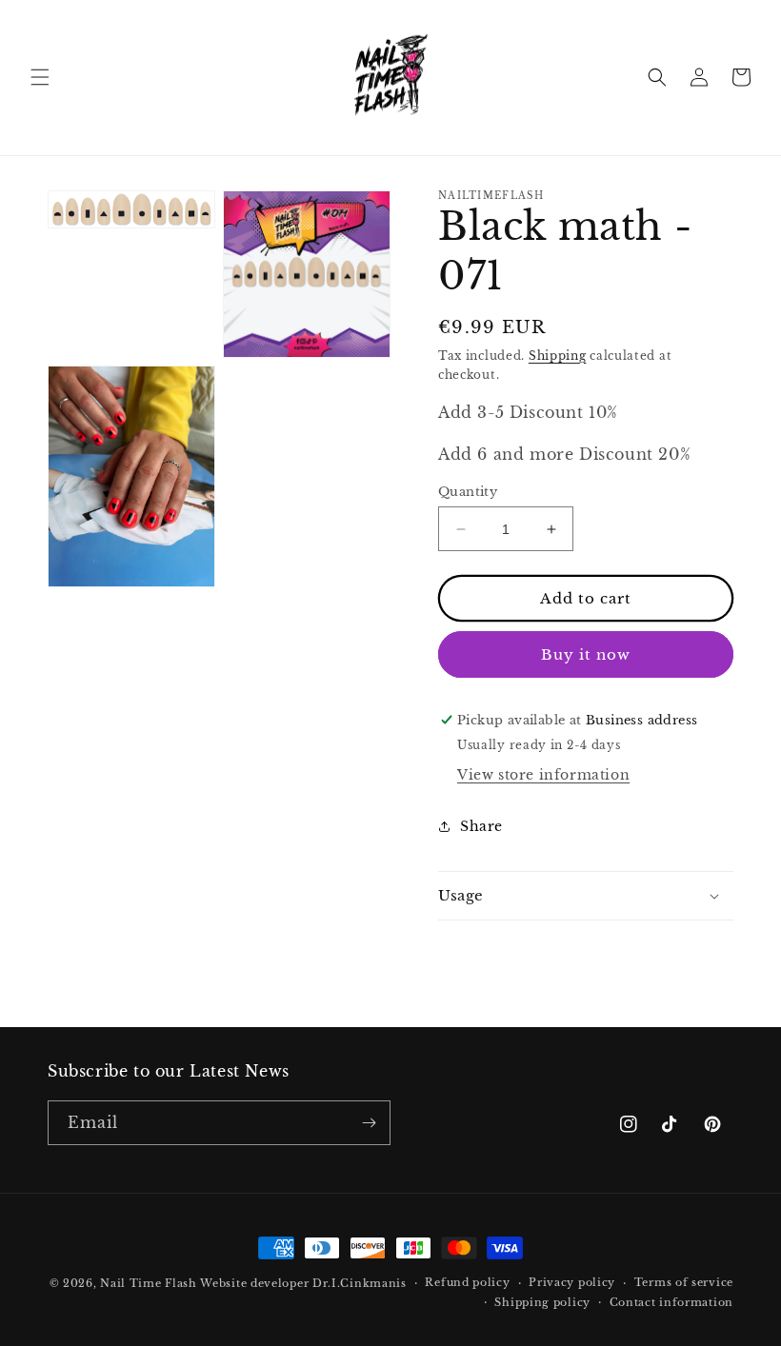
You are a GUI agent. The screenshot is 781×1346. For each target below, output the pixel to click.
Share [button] (481, 826)
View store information (543, 774)
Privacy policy (572, 1282)
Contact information (671, 1302)
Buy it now (586, 654)
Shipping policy (542, 1302)
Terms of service (683, 1282)
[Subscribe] (369, 1122)
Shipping (558, 355)
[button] (40, 77)
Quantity (467, 492)
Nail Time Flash (148, 1283)
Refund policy (467, 1282)
